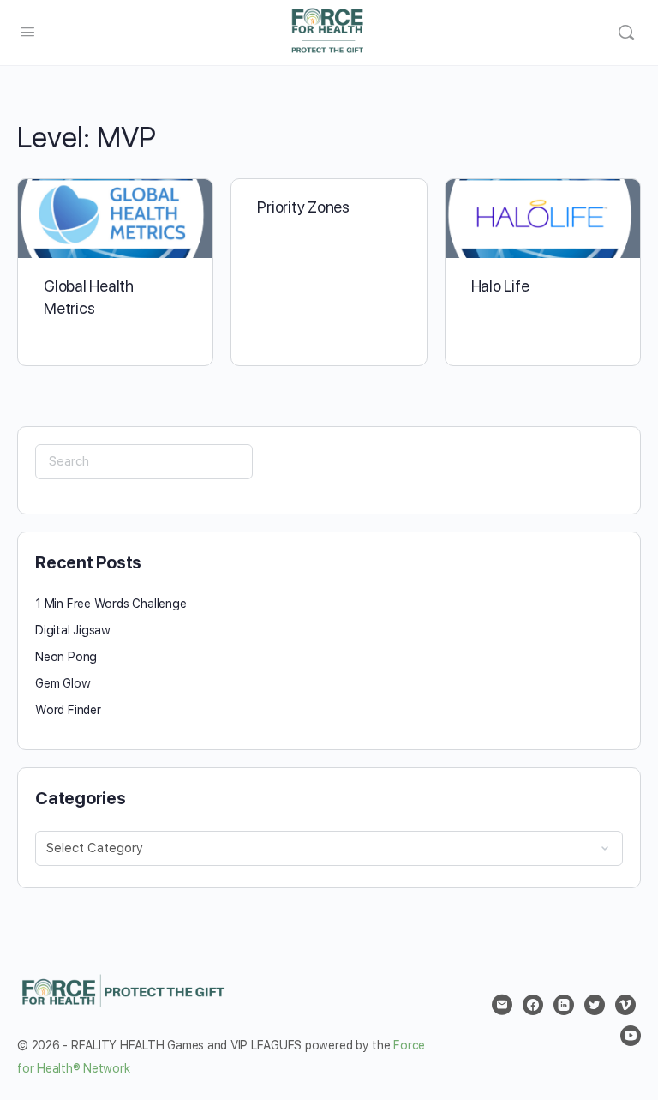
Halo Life (500, 286)
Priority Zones (303, 207)
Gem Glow (62, 683)
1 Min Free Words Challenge (111, 603)
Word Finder (68, 710)
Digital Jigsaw (73, 630)
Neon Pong (66, 657)
